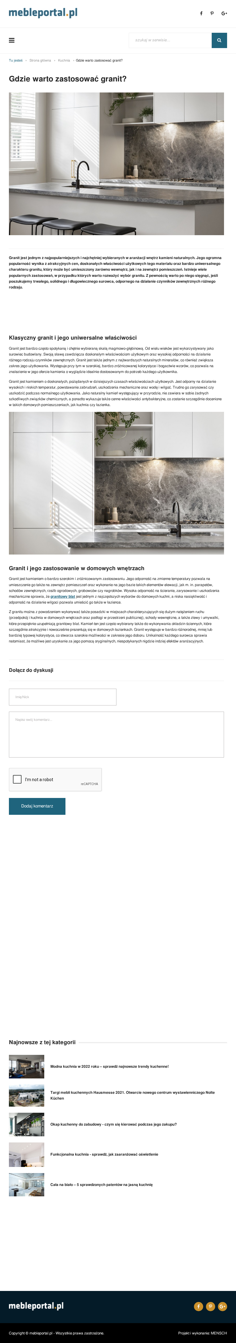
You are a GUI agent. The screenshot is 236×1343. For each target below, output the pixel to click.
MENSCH (219, 1333)
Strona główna (40, 60)
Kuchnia (64, 60)
